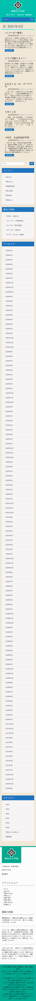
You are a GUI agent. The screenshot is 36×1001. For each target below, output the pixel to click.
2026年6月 (9, 255)
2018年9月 (9, 682)
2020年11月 (9, 563)
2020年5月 (9, 591)
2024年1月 (9, 388)
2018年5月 (9, 701)
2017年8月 (9, 742)
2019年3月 (9, 655)
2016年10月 (10, 784)
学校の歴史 (9, 191)
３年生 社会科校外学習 (17, 137)
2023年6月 (9, 420)
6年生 (7, 827)
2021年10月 (10, 512)
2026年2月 (9, 273)
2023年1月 (9, 443)
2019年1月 (9, 664)
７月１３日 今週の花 (13, 230)
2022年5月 (9, 480)
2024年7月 (9, 361)
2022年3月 (9, 489)
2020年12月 (10, 558)
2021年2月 (9, 549)
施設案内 (5, 874)
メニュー (6, 19)
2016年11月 (9, 779)
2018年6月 (9, 696)
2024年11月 (9, 342)
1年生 (7, 804)
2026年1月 (9, 278)
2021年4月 (9, 540)
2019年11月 (9, 618)
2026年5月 (9, 260)
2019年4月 (9, 650)
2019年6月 (9, 641)
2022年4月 (9, 485)
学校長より (9, 200)
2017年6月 (9, 751)
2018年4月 (9, 705)
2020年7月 (9, 581)
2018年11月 (9, 673)
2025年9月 (9, 296)
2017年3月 (9, 761)
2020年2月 (9, 604)
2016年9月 (9, 788)
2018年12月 (10, 669)
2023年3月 (9, 434)
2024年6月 (9, 365)
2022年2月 (9, 494)
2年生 (7, 809)
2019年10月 (10, 623)
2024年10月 (10, 347)
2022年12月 (10, 448)
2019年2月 (9, 659)
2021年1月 (9, 554)
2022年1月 (9, 499)
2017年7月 (9, 747)
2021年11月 (9, 508)
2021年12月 (10, 503)
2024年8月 (9, 356)
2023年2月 (9, 439)
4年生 (7, 818)
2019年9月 (9, 627)
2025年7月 (9, 306)
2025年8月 (9, 301)
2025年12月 (10, 283)
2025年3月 (9, 324)
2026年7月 (9, 250)
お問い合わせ (8, 902)
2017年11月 (9, 728)
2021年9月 (9, 517)
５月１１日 (10, 112)
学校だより (9, 181)
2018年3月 (9, 710)
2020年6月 (9, 586)
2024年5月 (9, 370)
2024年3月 (9, 379)
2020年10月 (10, 568)
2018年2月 (9, 715)
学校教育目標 (10, 186)
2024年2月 (9, 384)
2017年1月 (9, 770)
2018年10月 (10, 678)
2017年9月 (9, 738)
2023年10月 (10, 402)
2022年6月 (9, 476)
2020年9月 (9, 572)
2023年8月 (9, 411)
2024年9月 (9, 352)
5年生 (7, 823)
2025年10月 (10, 292)
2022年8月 (9, 466)
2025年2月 (9, 329)
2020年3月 (9, 600)
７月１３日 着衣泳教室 (14, 225)
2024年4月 (9, 375)
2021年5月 (9, 535)
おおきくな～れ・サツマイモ (18, 85)
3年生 (7, 814)
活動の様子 (7, 898)
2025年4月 (9, 319)
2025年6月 (9, 310)
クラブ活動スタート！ (16, 58)
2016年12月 (10, 774)
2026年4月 (9, 264)
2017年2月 (9, 765)
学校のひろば (8, 893)
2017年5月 (9, 756)
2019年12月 (10, 614)
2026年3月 (9, 269)
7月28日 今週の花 (12, 216)
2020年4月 (9, 595)
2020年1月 (9, 609)
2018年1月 (9, 719)
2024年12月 (10, 338)
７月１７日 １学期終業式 (14, 221)
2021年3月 (9, 545)
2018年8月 (9, 687)
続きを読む (9, 50)
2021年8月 (9, 522)
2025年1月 (9, 333)
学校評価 (9, 195)
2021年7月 (9, 526)
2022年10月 (10, 457)
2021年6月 (9, 531)
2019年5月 (9, 646)
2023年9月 (9, 407)
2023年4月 (9, 430)
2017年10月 (10, 733)
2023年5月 (9, 425)
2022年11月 (9, 453)
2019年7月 (9, 637)
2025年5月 (9, 315)
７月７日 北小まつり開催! (15, 234)
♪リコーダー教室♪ (14, 33)
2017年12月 (10, 724)
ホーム (6, 889)
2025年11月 (9, 287)
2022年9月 (9, 462)
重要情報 (9, 836)
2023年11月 (9, 397)
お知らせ (9, 177)
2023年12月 (10, 393)
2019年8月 (9, 632)
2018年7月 (9, 692)
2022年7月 (9, 471)
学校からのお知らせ (27, 35)
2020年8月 (9, 577)
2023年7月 (9, 416)
